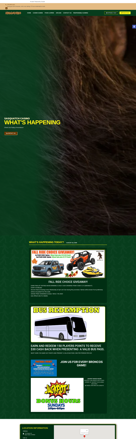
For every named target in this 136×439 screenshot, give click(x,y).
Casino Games (38, 13)
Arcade (58, 13)
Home (29, 13)
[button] (134, 26)
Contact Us (67, 13)
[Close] (87, 430)
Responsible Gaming (80, 13)
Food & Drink (49, 13)
